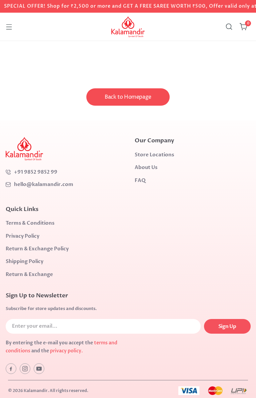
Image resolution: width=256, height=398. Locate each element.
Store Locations (154, 154)
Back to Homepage (128, 97)
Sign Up (227, 326)
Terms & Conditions (30, 223)
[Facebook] (11, 368)
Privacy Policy (22, 236)
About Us (146, 167)
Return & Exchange (29, 274)
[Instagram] (25, 368)
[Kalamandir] (128, 26)
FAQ (140, 180)
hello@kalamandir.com (43, 184)
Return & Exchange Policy (37, 248)
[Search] (229, 26)
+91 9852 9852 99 (35, 172)
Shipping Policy (24, 261)
